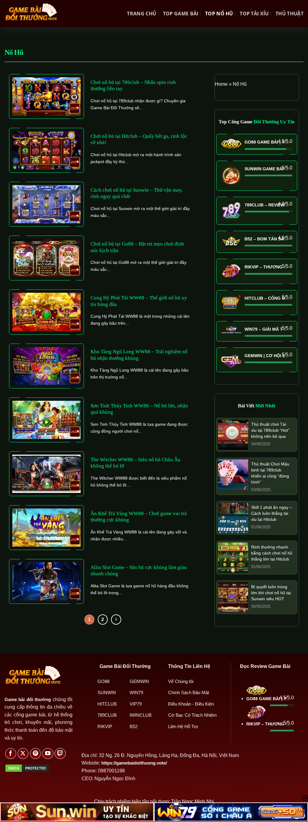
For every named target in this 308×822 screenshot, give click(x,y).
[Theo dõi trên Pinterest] (35, 753)
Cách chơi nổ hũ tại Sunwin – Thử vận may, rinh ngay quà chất (137, 193)
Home (221, 84)
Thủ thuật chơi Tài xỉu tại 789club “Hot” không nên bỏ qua (270, 430)
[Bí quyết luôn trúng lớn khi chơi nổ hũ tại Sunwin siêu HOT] (233, 596)
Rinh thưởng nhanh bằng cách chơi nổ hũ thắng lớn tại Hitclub (271, 553)
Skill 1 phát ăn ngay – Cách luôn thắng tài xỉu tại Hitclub (271, 513)
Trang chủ (141, 13)
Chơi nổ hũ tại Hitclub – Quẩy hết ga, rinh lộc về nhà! (139, 139)
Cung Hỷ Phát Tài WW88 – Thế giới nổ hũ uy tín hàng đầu (139, 301)
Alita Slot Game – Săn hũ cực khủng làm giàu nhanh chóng (139, 570)
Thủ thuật (289, 13)
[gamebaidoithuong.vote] (31, 13)
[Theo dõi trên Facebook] (11, 753)
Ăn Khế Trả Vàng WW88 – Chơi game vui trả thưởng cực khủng (139, 517)
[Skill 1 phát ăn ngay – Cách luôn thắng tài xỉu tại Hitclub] (233, 517)
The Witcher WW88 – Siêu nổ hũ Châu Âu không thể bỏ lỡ (135, 463)
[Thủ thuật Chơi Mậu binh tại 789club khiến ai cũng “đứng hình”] (233, 474)
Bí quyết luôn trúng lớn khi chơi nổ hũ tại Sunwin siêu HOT (271, 592)
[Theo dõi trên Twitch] (60, 753)
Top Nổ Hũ (219, 13)
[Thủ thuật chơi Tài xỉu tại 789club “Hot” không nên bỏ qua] (233, 434)
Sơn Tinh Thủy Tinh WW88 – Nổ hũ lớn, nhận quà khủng (139, 409)
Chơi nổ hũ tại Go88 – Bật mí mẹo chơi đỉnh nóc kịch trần (137, 247)
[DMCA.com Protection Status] (27, 767)
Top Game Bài (181, 13)
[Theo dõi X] (23, 753)
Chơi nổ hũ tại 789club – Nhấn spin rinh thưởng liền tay (133, 85)
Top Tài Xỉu (254, 13)
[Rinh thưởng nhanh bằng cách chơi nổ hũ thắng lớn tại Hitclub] (233, 557)
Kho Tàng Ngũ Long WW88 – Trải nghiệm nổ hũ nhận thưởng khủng (139, 355)
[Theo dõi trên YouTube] (48, 753)
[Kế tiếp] (116, 619)
